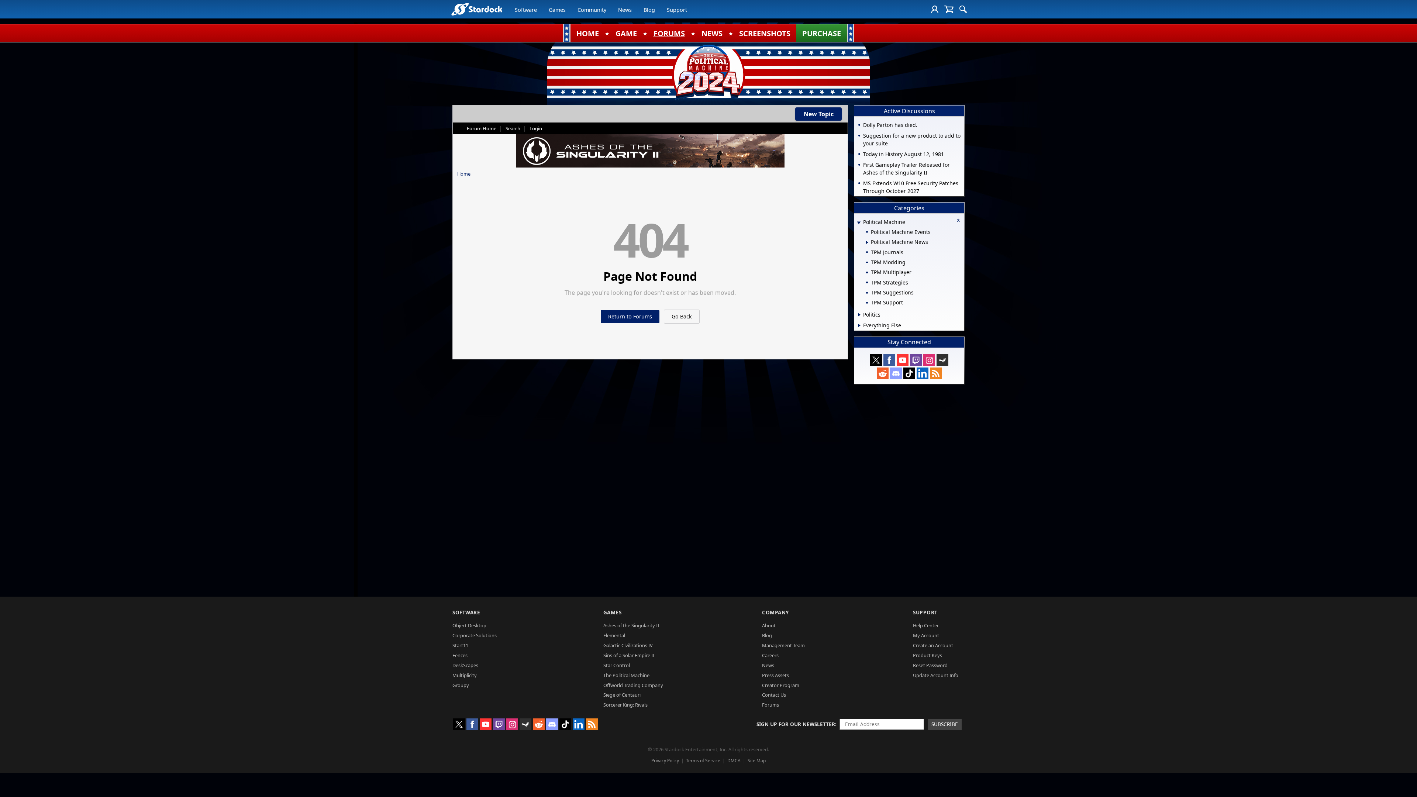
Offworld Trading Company (633, 685)
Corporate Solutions (474, 635)
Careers (770, 655)
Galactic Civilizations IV (628, 645)
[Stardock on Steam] (942, 360)
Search (513, 128)
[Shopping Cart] (949, 9)
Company (775, 612)
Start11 (460, 645)
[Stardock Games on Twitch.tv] (916, 360)
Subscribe (944, 724)
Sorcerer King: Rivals (625, 704)
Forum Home (481, 128)
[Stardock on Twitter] (876, 360)
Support (677, 9)
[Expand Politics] (859, 315)
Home (463, 173)
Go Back (682, 316)
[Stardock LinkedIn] (922, 373)
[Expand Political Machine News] (867, 242)
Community (592, 9)
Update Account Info (935, 675)
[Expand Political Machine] (859, 222)
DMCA (734, 761)
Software (526, 9)
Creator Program (780, 685)
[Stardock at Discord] (896, 373)
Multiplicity (464, 675)
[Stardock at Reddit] (882, 373)
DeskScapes (465, 665)
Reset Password (930, 665)
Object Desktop (469, 625)
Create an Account (933, 645)
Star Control (616, 665)
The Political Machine (626, 675)
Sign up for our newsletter (795, 724)
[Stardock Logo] (476, 9)
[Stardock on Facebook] (889, 360)
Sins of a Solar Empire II (628, 655)
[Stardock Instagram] (929, 360)
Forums (770, 704)
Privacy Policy (665, 761)
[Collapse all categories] (958, 220)
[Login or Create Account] (934, 9)
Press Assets (775, 675)
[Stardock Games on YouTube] (902, 360)
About (769, 625)
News (625, 9)
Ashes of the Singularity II (631, 625)
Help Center (926, 625)
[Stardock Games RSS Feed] (935, 373)
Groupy (460, 685)
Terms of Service (703, 761)
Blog (649, 9)
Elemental (614, 635)
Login (536, 128)
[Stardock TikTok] (909, 373)
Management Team (783, 645)
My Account (926, 635)
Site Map (757, 761)
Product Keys (927, 655)
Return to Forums (630, 316)
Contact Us (774, 694)
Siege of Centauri (622, 694)
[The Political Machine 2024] (708, 72)
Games (557, 9)
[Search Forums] (963, 9)
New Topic (819, 114)
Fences (460, 655)
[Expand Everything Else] (859, 325)
